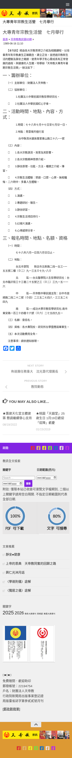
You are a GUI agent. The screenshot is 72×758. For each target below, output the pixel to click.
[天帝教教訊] (55, 448)
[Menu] (67, 4)
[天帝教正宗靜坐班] (61, 448)
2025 (8, 612)
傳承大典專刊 (30, 614)
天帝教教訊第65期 (21, 39)
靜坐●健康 (13, 554)
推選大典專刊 (49, 614)
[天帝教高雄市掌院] (44, 448)
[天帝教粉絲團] (67, 448)
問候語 (40, 614)
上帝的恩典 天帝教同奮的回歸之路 (31, 563)
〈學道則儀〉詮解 (18, 581)
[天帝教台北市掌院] (32, 448)
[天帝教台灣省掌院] (38, 448)
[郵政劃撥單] (11, 709)
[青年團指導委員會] (50, 448)
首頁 (5, 39)
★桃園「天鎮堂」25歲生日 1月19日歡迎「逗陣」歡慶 (50, 418)
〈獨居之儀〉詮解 (18, 590)
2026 (19, 613)
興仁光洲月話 (15, 572)
